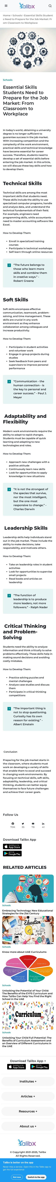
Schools (18, 15)
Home (6, 15)
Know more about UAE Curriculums (24, 952)
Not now (17, 1177)
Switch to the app (36, 1177)
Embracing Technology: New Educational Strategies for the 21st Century (27, 912)
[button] (6, 6)
